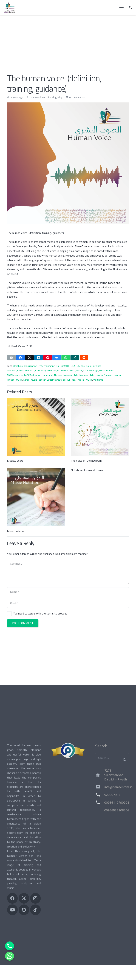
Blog (54, 97)
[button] (121, 7)
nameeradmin (37, 97)
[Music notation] (36, 497)
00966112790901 (116, 802)
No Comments (77, 97)
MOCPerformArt (33, 375)
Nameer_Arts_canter (91, 375)
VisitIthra (98, 379)
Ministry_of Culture (57, 370)
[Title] (24, 909)
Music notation (16, 531)
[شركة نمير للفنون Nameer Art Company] (10, 8)
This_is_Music (84, 379)
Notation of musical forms (87, 470)
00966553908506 (116, 810)
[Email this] (11, 357)
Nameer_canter (112, 375)
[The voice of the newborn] (100, 427)
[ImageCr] (68, 750)
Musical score (15, 460)
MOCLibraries (106, 370)
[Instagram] (35, 898)
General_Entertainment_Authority (26, 370)
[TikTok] (35, 909)
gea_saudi (86, 365)
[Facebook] (12, 898)
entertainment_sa (48, 365)
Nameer (58, 375)
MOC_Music (75, 370)
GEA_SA (75, 365)
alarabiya (18, 365)
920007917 (112, 795)
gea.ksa (97, 365)
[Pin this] (47, 357)
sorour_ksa (69, 379)
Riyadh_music (14, 379)
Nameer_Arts (71, 375)
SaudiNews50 (54, 379)
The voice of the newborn (86, 460)
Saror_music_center (34, 379)
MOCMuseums (15, 375)
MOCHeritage (90, 370)
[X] (24, 898)
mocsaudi (48, 375)
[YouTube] (12, 909)
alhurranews (30, 365)
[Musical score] (36, 427)
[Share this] (20, 357)
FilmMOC (64, 365)
